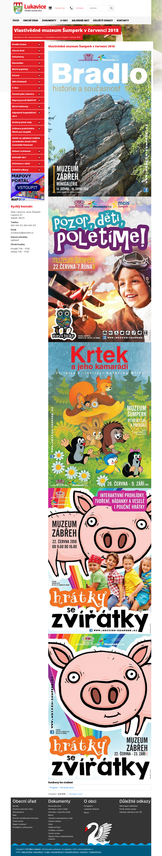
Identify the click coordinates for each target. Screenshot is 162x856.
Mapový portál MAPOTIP (24, 100)
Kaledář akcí (60, 8)
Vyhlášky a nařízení (55, 830)
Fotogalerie (88, 806)
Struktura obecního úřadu (23, 809)
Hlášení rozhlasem (21, 151)
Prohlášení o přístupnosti (22, 827)
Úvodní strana (19, 44)
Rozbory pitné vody (22, 122)
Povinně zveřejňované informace (25, 818)
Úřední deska (18, 821)
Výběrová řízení (54, 827)
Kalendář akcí (80, 20)
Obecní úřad (30, 20)
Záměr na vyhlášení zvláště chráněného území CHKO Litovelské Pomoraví (25, 141)
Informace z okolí (21, 163)
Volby (50, 824)
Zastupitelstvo (18, 812)
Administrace (95, 852)
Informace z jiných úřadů (58, 809)
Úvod (16, 20)
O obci (64, 20)
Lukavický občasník (91, 809)
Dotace (15, 75)
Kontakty (79, 8)
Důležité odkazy (103, 20)
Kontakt (16, 806)
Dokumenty (49, 20)
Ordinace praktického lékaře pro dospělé (23, 130)
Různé (50, 815)
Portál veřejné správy (127, 809)
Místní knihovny (20, 106)
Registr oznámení (19, 824)
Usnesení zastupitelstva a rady (60, 818)
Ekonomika (17, 63)
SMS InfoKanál (19, 81)
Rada (14, 815)
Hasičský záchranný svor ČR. (130, 812)
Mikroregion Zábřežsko (128, 806)
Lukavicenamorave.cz (36, 37)
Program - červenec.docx (62, 787)
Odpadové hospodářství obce (24, 114)
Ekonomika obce (54, 806)
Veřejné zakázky (54, 821)
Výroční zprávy (54, 833)
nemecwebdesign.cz (85, 849)
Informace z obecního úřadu (59, 812)
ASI (74, 849)
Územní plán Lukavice (23, 94)
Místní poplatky (20, 69)
